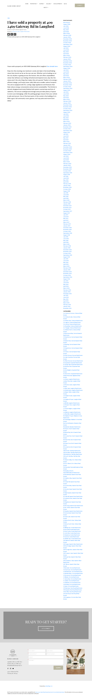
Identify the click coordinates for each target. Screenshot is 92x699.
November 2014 (67, 273)
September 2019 (67, 173)
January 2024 (67, 81)
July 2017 (65, 215)
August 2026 (66, 24)
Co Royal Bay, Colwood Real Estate (72, 326)
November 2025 (67, 41)
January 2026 (67, 37)
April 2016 (65, 242)
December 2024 (67, 61)
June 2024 (66, 72)
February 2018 (67, 202)
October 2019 (67, 171)
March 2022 (66, 121)
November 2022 (67, 107)
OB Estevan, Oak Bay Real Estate (71, 450)
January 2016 (66, 248)
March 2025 (66, 55)
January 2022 (67, 125)
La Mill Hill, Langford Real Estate (71, 403)
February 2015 (67, 268)
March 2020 (66, 161)
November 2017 (67, 207)
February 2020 (67, 163)
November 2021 (67, 127)
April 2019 (65, 182)
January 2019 (66, 185)
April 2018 (65, 198)
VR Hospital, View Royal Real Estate (72, 590)
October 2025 (67, 42)
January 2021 (66, 145)
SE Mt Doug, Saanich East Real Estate (73, 505)
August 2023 (66, 90)
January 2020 (67, 165)
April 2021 (65, 140)
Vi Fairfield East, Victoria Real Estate (72, 571)
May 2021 (65, 138)
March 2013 (66, 303)
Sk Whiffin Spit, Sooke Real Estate (72, 538)
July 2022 (65, 114)
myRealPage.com (48, 686)
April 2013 (65, 301)
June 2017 (66, 216)
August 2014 (66, 279)
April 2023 (66, 97)
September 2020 (67, 152)
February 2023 (67, 101)
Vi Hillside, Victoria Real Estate (71, 577)
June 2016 (66, 238)
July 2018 (65, 193)
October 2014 (67, 275)
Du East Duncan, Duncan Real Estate (73, 355)
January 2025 (67, 59)
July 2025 (65, 48)
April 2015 (65, 264)
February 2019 (67, 183)
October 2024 (67, 64)
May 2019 (65, 180)
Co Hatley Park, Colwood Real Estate (73, 320)
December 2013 (67, 293)
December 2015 (67, 249)
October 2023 (67, 86)
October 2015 (67, 253)
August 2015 (66, 257)
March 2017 (66, 222)
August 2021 (66, 132)
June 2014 (66, 282)
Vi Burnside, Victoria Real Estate (71, 568)
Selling (48, 4)
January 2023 (67, 103)
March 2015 (66, 266)
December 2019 (67, 167)
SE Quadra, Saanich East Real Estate (72, 511)
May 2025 (66, 52)
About (45, 7)
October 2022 (67, 108)
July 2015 (65, 259)
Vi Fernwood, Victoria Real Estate (72, 575)
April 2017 (65, 220)
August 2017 (66, 213)
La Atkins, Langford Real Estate (71, 379)
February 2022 (67, 123)
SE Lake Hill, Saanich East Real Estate (72, 496)
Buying (41, 4)
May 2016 (65, 240)
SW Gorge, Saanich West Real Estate (73, 544)
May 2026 (66, 30)
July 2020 (66, 156)
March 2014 (66, 288)
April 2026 (66, 31)
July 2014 (65, 281)
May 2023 (66, 96)
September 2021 (67, 130)
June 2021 (66, 136)
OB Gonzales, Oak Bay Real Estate (72, 452)
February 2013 (67, 304)
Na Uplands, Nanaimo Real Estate (71, 427)
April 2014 (66, 286)
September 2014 (67, 277)
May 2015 (65, 262)
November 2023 (67, 85)
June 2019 (66, 178)
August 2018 (66, 191)
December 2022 (67, 105)
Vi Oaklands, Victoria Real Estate (71, 582)
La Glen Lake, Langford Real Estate (72, 388)
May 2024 (66, 74)
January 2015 (66, 270)
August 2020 (66, 154)
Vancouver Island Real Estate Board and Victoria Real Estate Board (49, 692)
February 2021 (67, 143)
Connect (79, 5)
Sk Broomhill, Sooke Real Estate (71, 529)
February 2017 (67, 224)
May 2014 (65, 284)
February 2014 (67, 290)
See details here (52, 66)
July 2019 (65, 176)
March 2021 (66, 141)
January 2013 (66, 306)
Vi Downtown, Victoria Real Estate (72, 570)
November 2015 (67, 251)
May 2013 (65, 299)
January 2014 (66, 292)
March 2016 (66, 244)
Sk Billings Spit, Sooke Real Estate (72, 527)
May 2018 (65, 196)
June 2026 (66, 28)
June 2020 (66, 158)
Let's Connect (46, 628)
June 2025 (66, 50)
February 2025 (67, 57)
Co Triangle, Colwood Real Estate (72, 328)
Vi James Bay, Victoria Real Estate (72, 579)
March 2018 (66, 200)
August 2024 (66, 68)
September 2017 (67, 211)
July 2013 (65, 295)
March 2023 (66, 99)
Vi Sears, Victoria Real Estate (70, 586)
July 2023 (65, 92)
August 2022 (66, 112)
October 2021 (67, 128)
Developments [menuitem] (58, 4)
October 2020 (67, 150)
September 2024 (67, 66)
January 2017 (66, 226)
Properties (33, 4)
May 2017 (65, 218)
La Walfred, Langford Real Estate (71, 412)
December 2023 (67, 83)
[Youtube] (14, 669)
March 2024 (66, 77)
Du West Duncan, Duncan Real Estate (73, 361)
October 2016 (67, 231)
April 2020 (66, 160)
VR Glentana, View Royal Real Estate (72, 588)
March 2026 (66, 33)
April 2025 (66, 53)
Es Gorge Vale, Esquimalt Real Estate (73, 364)
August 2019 (66, 174)
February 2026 (67, 35)
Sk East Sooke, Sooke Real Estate (72, 531)
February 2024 (67, 79)
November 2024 (67, 63)
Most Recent (66, 22)
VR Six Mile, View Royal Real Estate (72, 591)
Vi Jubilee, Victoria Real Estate (71, 580)
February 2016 (67, 246)
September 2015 (67, 255)
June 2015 (66, 260)
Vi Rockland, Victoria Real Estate (71, 584)
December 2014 (67, 271)
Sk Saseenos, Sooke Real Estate (71, 535)
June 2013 (66, 297)
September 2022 (67, 110)
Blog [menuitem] (65, 4)
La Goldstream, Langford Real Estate (73, 390)
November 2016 (67, 229)
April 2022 (66, 119)
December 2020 (67, 147)
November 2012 (67, 308)
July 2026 (65, 26)
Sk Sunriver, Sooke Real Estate (71, 537)
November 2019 (67, 169)
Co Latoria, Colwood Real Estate (71, 324)
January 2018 (66, 204)
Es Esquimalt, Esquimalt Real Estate (72, 362)
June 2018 (66, 194)
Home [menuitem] (26, 4)
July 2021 (65, 134)
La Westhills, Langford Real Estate (72, 414)
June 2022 (66, 116)
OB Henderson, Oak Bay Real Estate (72, 454)
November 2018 (67, 187)
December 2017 (67, 205)
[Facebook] (8, 669)
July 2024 (66, 70)
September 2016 (67, 233)
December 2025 (67, 39)
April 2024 (66, 75)
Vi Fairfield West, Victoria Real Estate (73, 573)
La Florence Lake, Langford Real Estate (21, 31)
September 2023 (67, 88)
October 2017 (67, 209)
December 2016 (67, 227)
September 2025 (67, 44)
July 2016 (65, 237)
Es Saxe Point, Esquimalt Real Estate (72, 373)
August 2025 (66, 46)
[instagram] (11, 669)
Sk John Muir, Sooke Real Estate (71, 533)
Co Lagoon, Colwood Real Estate (72, 322)
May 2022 (66, 118)
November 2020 (67, 149)
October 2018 (67, 189)
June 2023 (66, 94)
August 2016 (66, 235)
